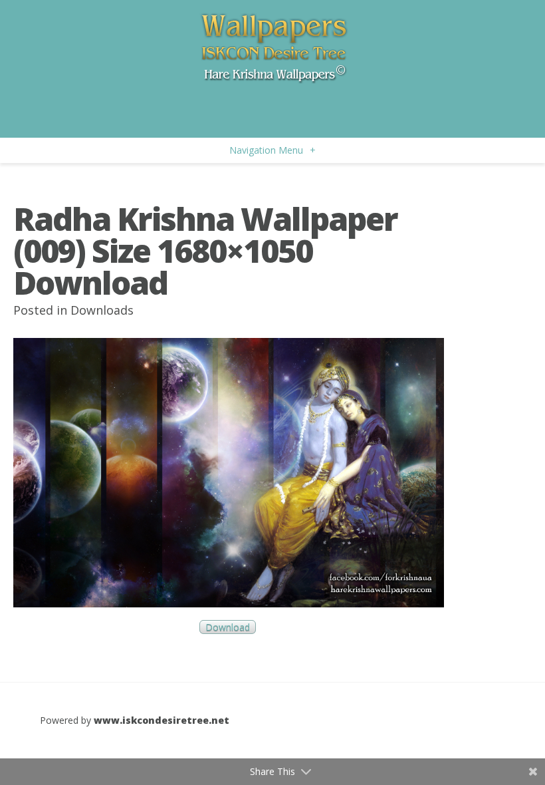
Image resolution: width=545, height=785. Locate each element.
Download (227, 627)
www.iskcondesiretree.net (161, 720)
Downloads (102, 310)
